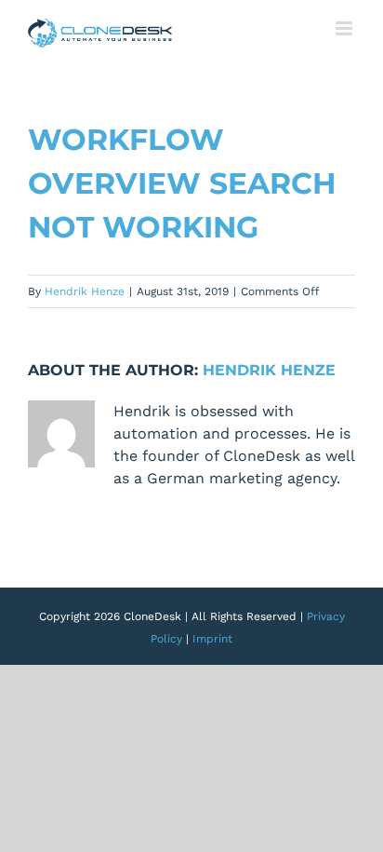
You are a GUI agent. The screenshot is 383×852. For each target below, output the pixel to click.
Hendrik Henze (85, 291)
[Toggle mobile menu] (345, 28)
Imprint (212, 638)
